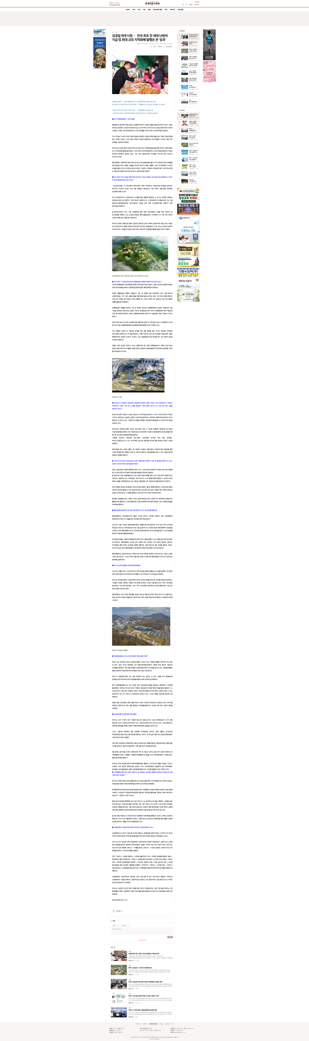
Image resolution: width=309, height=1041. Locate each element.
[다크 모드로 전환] (186, 4)
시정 (139, 9)
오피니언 (172, 9)
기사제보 (197, 1)
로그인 (190, 4)
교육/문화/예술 (157, 9)
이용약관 (145, 1024)
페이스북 (159, 46)
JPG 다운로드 (164, 55)
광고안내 (167, 1024)
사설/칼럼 (180, 9)
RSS (172, 1024)
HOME (128, 9)
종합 (149, 9)
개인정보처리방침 (153, 1024)
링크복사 (170, 46)
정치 (134, 9)
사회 (144, 9)
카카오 (154, 46)
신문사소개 (138, 1024)
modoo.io (157, 1039)
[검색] (183, 4)
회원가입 (197, 4)
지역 (166, 9)
